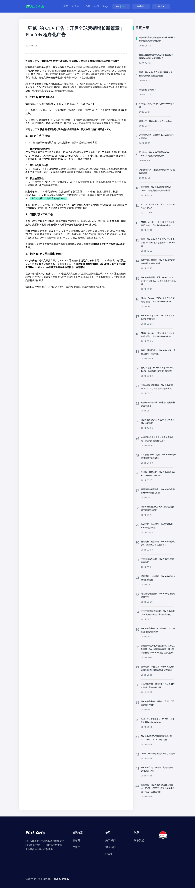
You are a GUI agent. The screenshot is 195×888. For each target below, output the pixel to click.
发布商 (86, 6)
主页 (65, 6)
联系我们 (141, 6)
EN (117, 6)
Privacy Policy (61, 878)
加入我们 (110, 847)
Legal (106, 6)
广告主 (75, 6)
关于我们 (110, 840)
